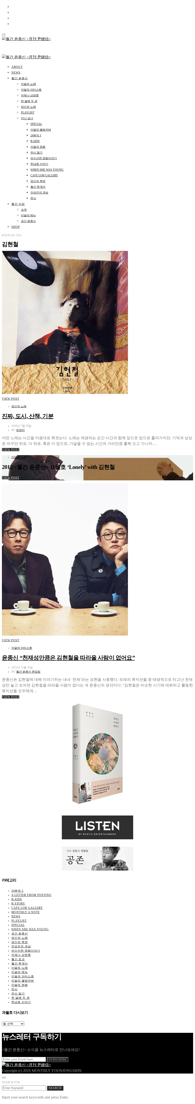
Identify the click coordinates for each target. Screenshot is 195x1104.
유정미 (20, 430)
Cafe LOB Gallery (44, 175)
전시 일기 (36, 152)
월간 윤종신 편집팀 (28, 671)
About (17, 67)
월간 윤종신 (19, 78)
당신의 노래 (28, 107)
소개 (24, 209)
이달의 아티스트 (31, 89)
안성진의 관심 (39, 192)
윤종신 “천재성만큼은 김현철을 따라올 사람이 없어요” (68, 658)
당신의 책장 (37, 181)
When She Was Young (46, 169)
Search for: (11, 1082)
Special (36, 124)
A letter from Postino (31, 895)
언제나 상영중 (30, 95)
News (15, 72)
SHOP (15, 227)
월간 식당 (18, 204)
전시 (33, 198)
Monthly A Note (25, 912)
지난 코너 (27, 118)
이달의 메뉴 (28, 215)
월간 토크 (18, 959)
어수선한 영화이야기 (43, 158)
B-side (35, 141)
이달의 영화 (37, 147)
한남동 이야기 (39, 164)
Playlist (27, 112)
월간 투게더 (37, 187)
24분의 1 (35, 135)
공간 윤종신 (28, 221)
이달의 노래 (28, 84)
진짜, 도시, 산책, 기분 (28, 416)
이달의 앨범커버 (40, 129)
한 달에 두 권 (29, 101)
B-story (18, 903)
